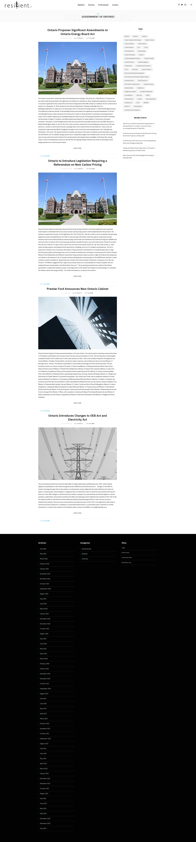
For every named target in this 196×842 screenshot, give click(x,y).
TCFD (137, 102)
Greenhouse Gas (148, 84)
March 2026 (44, 559)
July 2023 (43, 699)
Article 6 (135, 36)
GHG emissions (142, 80)
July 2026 (43, 549)
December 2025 (45, 574)
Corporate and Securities (143, 66)
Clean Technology (130, 54)
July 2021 (43, 798)
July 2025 (43, 599)
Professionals (103, 5)
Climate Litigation (143, 62)
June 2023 (43, 704)
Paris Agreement (150, 99)
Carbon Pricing (129, 47)
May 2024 (43, 649)
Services (91, 5)
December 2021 (45, 778)
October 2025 (44, 584)
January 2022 (44, 773)
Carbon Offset (142, 43)
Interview (85, 559)
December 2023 (45, 674)
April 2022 (43, 764)
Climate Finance (129, 62)
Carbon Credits (149, 40)
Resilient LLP (128, 102)
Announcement (86, 549)
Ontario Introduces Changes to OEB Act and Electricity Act (77, 417)
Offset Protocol (129, 99)
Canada (144, 36)
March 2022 (44, 769)
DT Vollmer (91, 38)
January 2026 (44, 569)
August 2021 (44, 794)
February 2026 (44, 564)
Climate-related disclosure (132, 58)
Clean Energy (141, 51)
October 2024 (44, 629)
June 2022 (43, 753)
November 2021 (45, 783)
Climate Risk (128, 66)
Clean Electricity (129, 51)
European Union (129, 80)
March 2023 (44, 719)
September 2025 (45, 589)
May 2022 (43, 759)
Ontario (140, 99)
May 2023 (43, 709)
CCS (138, 47)
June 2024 (43, 644)
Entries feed (125, 552)
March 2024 (44, 659)
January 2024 (44, 669)
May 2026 (43, 554)
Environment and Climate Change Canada (136, 77)
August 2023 (44, 694)
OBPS (147, 95)
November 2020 (45, 823)
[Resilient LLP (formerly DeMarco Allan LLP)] (18, 5)
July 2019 (43, 828)
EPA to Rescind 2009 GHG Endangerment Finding (137, 155)
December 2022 (45, 729)
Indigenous (140, 88)
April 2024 (43, 654)
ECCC (126, 69)
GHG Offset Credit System (132, 84)
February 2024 (44, 664)
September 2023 (45, 689)
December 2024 (45, 619)
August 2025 (44, 594)
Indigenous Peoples (130, 91)
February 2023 (44, 724)
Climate (141, 54)
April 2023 (43, 714)
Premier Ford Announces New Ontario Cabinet (77, 289)
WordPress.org (126, 562)
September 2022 (45, 739)
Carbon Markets (129, 43)
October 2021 (44, 788)
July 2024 (43, 639)
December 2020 (45, 818)
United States (138, 106)
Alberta (127, 36)
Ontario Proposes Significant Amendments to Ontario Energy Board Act (77, 32)
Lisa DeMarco (128, 95)
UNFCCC (127, 106)
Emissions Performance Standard (134, 73)
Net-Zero (139, 95)
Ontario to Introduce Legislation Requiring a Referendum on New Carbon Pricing (77, 163)
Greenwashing (129, 88)
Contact (115, 5)
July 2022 (43, 748)
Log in (123, 548)
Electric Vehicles (146, 69)
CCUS (146, 47)
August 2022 (44, 744)
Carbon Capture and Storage (133, 40)
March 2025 (44, 609)
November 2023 (45, 679)
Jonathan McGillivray (146, 91)
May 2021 (43, 808)
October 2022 (44, 734)
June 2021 (43, 803)
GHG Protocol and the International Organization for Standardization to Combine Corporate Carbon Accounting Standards (139, 126)
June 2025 (43, 604)
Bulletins (81, 5)
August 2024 (44, 634)
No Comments (78, 38)
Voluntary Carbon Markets (132, 110)
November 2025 (45, 579)
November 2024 (45, 624)
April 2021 (43, 813)
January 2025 (44, 614)
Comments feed (127, 557)
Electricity (135, 69)
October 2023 (44, 684)
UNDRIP (146, 102)
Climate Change (148, 58)
